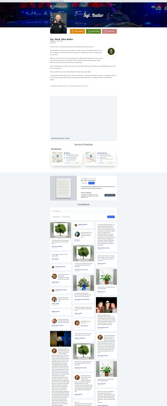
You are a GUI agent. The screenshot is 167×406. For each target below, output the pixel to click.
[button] (57, 156)
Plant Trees (77, 163)
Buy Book (91, 183)
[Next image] (70, 339)
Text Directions (68, 163)
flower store (85, 86)
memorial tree (66, 86)
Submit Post (111, 216)
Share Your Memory (110, 195)
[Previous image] (51, 339)
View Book (84, 183)
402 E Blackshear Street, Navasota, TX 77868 (71, 159)
